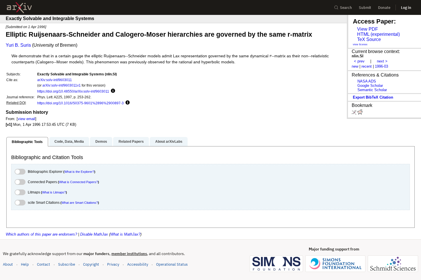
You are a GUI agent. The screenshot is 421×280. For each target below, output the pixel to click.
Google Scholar (370, 85)
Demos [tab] (101, 142)
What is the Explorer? (79, 171)
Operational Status (172, 264)
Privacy (113, 264)
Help (25, 264)
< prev (359, 61)
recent (366, 66)
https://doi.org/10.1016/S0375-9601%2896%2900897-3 (80, 103)
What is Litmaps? (54, 192)
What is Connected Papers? (78, 182)
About (8, 264)
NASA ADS (366, 81)
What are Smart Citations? (80, 202)
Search (346, 7)
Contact (43, 264)
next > (382, 61)
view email (26, 119)
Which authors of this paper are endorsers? (41, 234)
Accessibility (137, 264)
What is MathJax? (125, 234)
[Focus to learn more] (112, 91)
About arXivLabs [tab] (168, 142)
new (355, 66)
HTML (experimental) (378, 34)
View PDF (367, 29)
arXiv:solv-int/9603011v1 (61, 85)
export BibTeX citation (373, 97)
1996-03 (381, 66)
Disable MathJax (94, 234)
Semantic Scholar (372, 90)
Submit (365, 7)
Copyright (91, 264)
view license (360, 44)
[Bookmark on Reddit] (360, 113)
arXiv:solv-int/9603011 (54, 80)
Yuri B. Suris (18, 45)
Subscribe (66, 264)
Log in (406, 7)
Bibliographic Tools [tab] (27, 142)
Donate (384, 7)
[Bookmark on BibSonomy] (354, 113)
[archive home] (19, 7)
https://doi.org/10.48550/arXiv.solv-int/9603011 (73, 91)
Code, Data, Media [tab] (69, 142)
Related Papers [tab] (131, 142)
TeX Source (369, 39)
